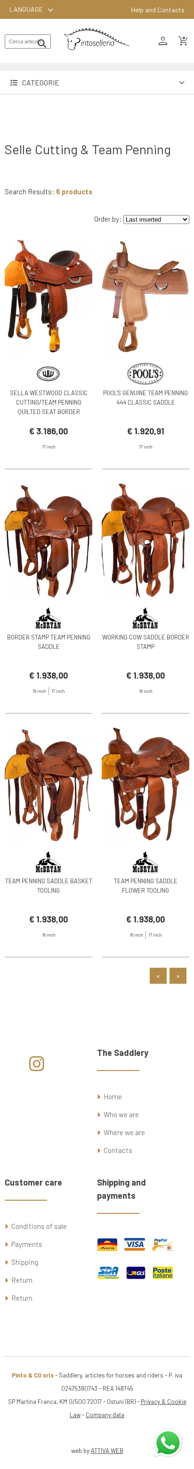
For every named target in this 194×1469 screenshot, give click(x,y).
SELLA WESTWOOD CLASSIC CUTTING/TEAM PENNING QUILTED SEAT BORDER (49, 402)
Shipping (24, 1262)
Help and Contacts (158, 10)
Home (113, 1096)
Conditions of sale (39, 1226)
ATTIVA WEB (107, 1450)
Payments (26, 1244)
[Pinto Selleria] (97, 56)
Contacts (118, 1150)
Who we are (121, 1114)
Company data (105, 1415)
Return (21, 1280)
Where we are (124, 1132)
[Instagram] (37, 1067)
